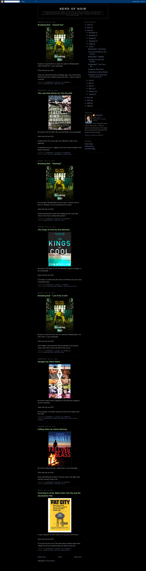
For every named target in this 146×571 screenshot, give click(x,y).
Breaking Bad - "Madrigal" (50, 164)
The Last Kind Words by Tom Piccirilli (55, 93)
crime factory (49, 550)
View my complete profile (94, 135)
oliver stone (72, 418)
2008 (88, 106)
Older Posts (78, 557)
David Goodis (89, 144)
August (91, 44)
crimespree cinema (50, 418)
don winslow (51, 286)
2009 (88, 103)
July (90, 46)
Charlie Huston (89, 146)
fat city (57, 550)
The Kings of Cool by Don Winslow (54, 230)
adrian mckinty (48, 483)
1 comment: (65, 284)
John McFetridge (90, 149)
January (91, 94)
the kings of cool (70, 286)
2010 (88, 100)
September (92, 41)
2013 (88, 27)
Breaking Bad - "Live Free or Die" (53, 296)
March (91, 88)
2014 (88, 25)
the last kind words (54, 154)
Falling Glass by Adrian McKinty (52, 429)
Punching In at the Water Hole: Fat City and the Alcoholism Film (59, 494)
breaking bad (48, 83)
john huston (65, 550)
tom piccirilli (68, 154)
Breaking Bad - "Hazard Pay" (51, 25)
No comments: (66, 82)
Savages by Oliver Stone (49, 362)
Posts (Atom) (50, 561)
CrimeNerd (98, 115)
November (92, 35)
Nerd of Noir (73, 8)
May (90, 83)
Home (60, 557)
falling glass (60, 483)
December (92, 33)
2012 (45, 154)
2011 (88, 97)
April (90, 86)
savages (60, 286)
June (90, 80)
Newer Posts (42, 557)
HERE (52, 70)
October (91, 38)
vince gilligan (59, 83)
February (92, 91)
